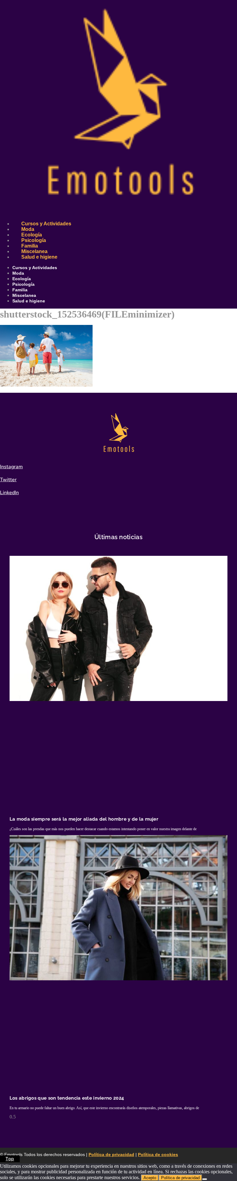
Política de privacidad (111, 1154)
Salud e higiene (39, 257)
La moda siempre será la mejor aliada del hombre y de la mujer (84, 819)
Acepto (149, 1177)
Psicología (33, 240)
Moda (27, 229)
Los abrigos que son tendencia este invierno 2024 (67, 1098)
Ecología (31, 234)
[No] (204, 1179)
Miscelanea (34, 251)
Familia (29, 245)
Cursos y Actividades (46, 223)
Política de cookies (158, 1154)
